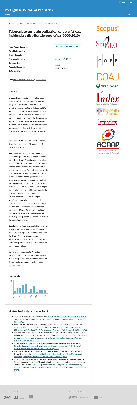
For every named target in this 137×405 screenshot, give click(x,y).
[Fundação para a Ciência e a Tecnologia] (14, 399)
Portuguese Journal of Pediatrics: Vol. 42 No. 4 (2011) (65, 330)
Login (130, 2)
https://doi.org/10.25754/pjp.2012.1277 (29, 79)
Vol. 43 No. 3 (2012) (34, 23)
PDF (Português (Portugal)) (68, 46)
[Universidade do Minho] (31, 399)
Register (122, 2)
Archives (8, 14)
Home (11, 23)
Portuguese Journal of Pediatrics (29, 10)
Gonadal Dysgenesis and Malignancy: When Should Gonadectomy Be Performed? (48, 346)
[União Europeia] (101, 399)
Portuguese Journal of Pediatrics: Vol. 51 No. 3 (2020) (36, 348)
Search (127, 14)
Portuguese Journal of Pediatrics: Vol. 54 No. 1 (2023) (45, 356)
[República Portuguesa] (80, 399)
